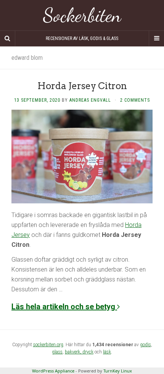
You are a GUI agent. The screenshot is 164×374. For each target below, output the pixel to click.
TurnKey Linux (117, 371)
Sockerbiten (82, 15)
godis (145, 344)
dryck (87, 352)
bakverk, (73, 352)
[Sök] (7, 38)
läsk (107, 352)
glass (57, 352)
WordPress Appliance (53, 371)
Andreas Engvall (90, 100)
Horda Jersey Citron (82, 85)
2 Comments (135, 100)
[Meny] (156, 38)
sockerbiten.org (48, 344)
